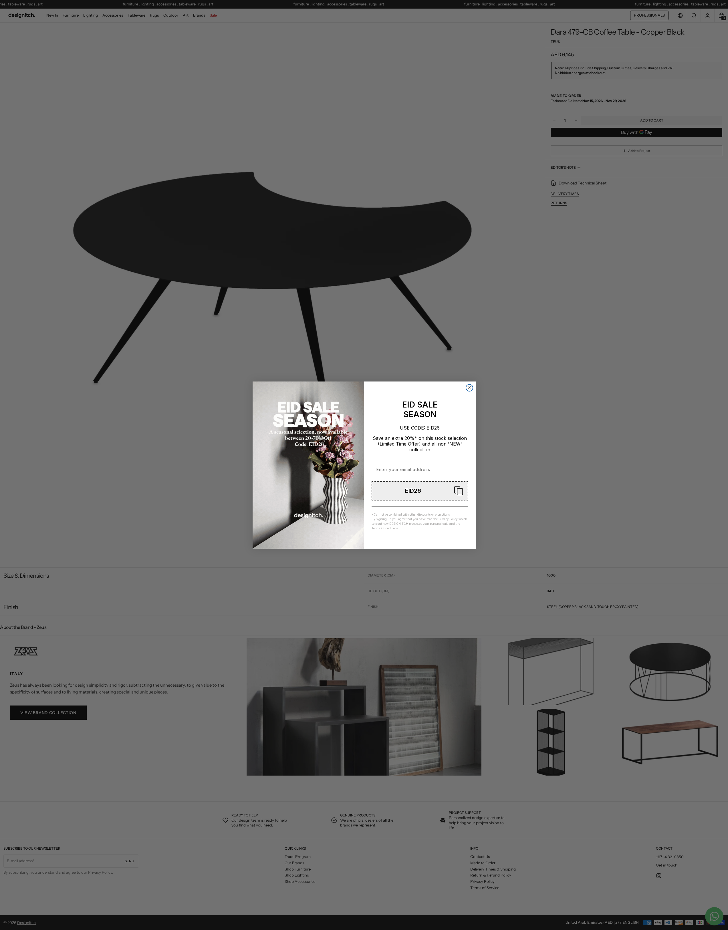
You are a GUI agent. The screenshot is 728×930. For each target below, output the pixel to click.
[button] (420, 490)
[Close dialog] (469, 387)
